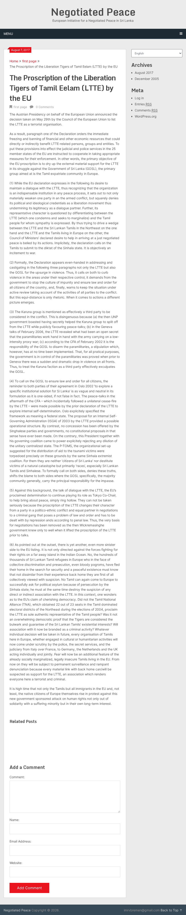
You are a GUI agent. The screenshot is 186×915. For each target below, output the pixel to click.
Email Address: (20, 841)
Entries (143, 104)
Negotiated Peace (93, 12)
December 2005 (147, 79)
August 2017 (144, 73)
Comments (146, 110)
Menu (8, 34)
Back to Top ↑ (171, 910)
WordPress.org (146, 116)
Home (14, 61)
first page (29, 61)
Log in (139, 98)
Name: (14, 820)
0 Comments (45, 107)
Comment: (17, 777)
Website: (16, 863)
